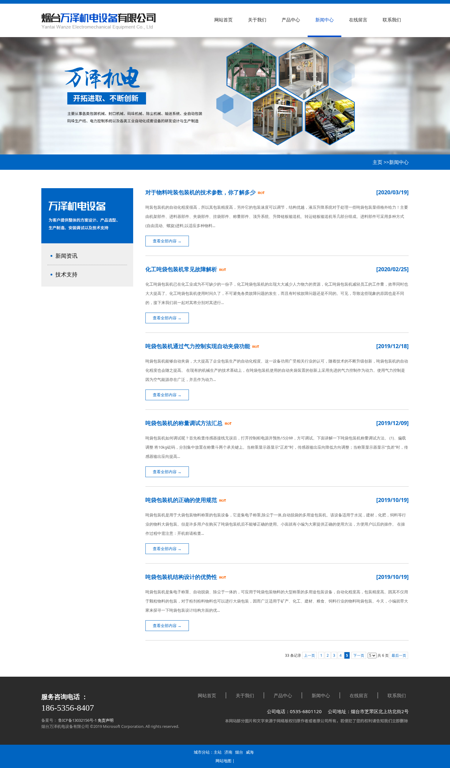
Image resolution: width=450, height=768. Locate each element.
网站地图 (223, 760)
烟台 (239, 752)
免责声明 (106, 720)
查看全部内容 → (167, 241)
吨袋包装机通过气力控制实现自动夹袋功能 (198, 346)
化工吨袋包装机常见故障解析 (182, 269)
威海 (250, 752)
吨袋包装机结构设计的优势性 (182, 576)
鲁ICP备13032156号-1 (77, 720)
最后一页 (399, 655)
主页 (377, 162)
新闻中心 (399, 162)
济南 (228, 752)
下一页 (358, 655)
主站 (218, 752)
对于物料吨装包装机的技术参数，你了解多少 (201, 192)
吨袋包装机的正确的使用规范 (182, 500)
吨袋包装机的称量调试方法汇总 (184, 423)
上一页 (309, 655)
